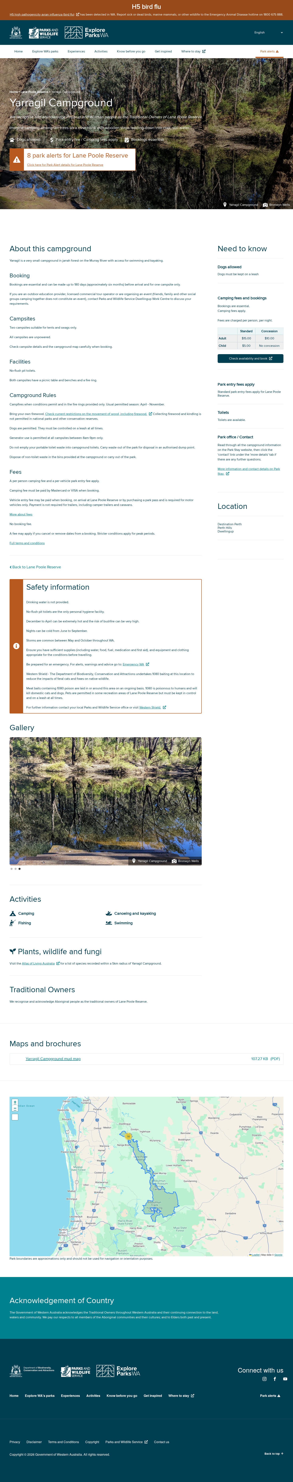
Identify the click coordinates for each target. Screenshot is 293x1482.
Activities (100, 51)
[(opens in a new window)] (16, 37)
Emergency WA (133, 664)
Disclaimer (34, 1442)
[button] (128, 1136)
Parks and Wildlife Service (124, 1442)
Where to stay (191, 51)
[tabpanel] (106, 801)
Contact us (161, 1442)
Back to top (272, 1453)
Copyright (92, 1442)
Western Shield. (150, 707)
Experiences (76, 51)
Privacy (15, 1442)
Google (278, 1254)
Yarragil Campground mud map (53, 1058)
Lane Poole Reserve (34, 92)
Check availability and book (248, 359)
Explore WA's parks (45, 51)
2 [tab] (16, 869)
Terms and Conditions (63, 1442)
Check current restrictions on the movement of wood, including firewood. (96, 414)
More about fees (21, 514)
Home (18, 51)
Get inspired (163, 51)
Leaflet (256, 1254)
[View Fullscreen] (15, 1117)
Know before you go (131, 51)
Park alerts (267, 51)
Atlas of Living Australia (38, 964)
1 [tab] (12, 869)
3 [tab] (20, 869)
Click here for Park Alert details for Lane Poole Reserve (65, 165)
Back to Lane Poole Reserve (36, 567)
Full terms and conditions (27, 543)
